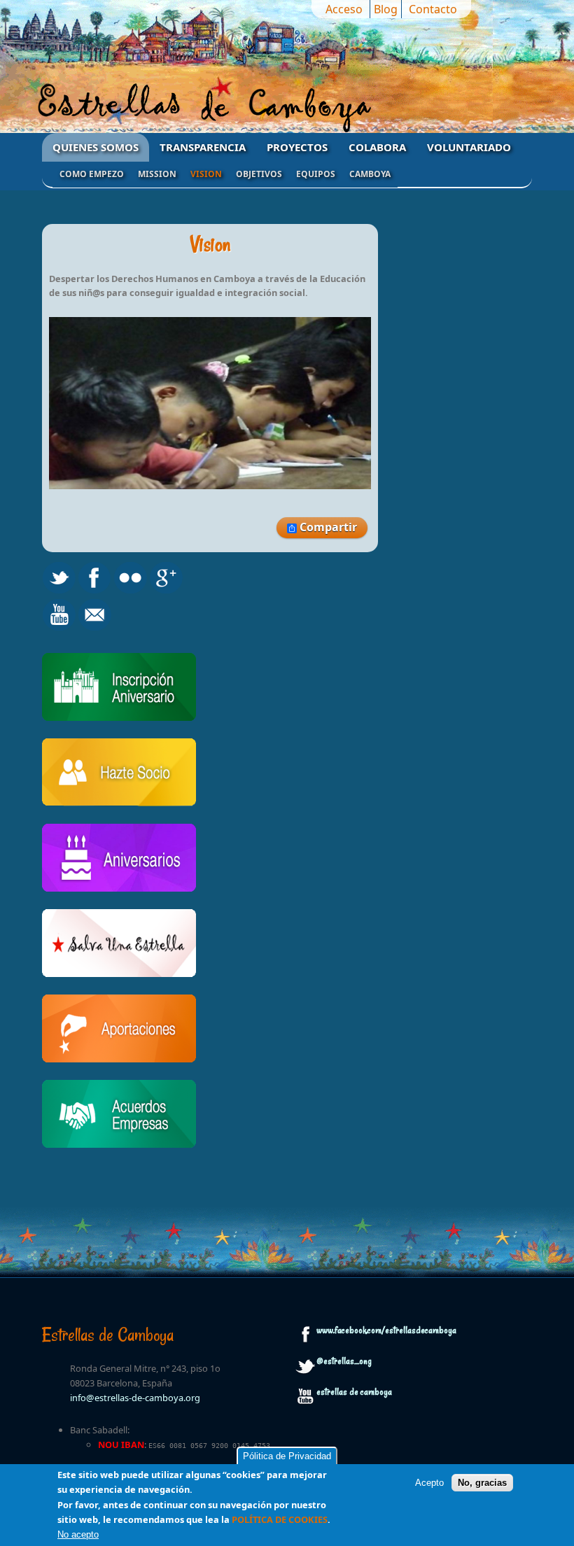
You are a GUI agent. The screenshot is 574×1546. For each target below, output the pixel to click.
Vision (206, 174)
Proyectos (297, 147)
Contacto (433, 9)
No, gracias (482, 1482)
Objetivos (259, 174)
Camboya (370, 174)
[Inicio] (287, 107)
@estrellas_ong (344, 1361)
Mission (157, 174)
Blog (386, 9)
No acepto (78, 1534)
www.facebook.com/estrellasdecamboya (386, 1330)
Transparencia (203, 147)
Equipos (315, 174)
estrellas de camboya (354, 1392)
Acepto (429, 1482)
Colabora (377, 147)
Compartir (327, 527)
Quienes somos (95, 147)
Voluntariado (469, 147)
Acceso (344, 9)
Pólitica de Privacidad (287, 1456)
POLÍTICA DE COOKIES (280, 1519)
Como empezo (91, 174)
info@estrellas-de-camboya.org (135, 1397)
